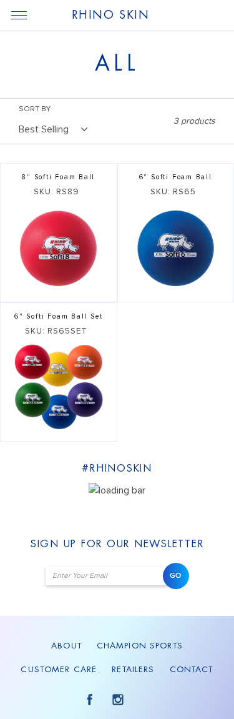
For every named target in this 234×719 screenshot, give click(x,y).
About (66, 646)
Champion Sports (140, 646)
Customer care (59, 669)
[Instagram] (116, 699)
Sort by (35, 109)
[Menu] (19, 15)
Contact (191, 669)
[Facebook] (88, 699)
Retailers (133, 669)
